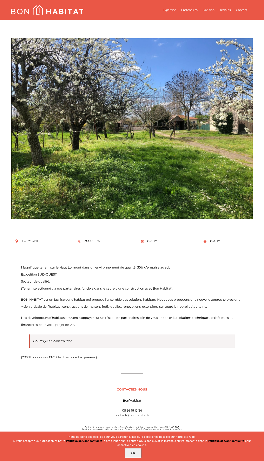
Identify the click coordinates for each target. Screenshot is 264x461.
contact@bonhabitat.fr (132, 415)
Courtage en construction (53, 341)
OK (133, 453)
